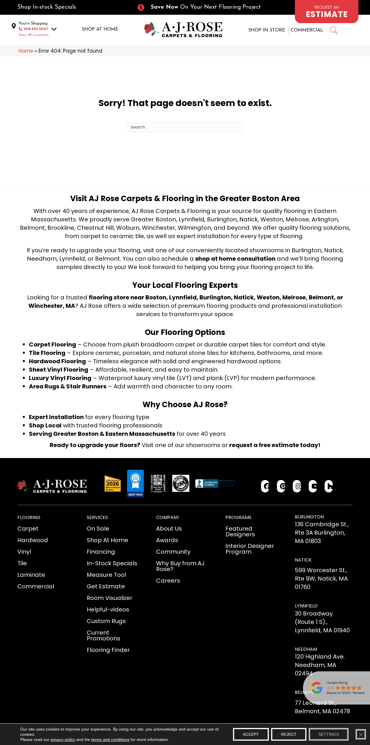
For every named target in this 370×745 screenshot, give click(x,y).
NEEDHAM (306, 649)
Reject (289, 734)
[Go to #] (333, 31)
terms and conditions (110, 739)
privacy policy (63, 739)
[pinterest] (281, 486)
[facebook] (265, 486)
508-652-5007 (36, 29)
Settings (329, 734)
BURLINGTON (309, 517)
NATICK (303, 560)
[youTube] (313, 486)
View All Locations (34, 35)
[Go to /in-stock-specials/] (71, 7)
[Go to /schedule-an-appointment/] (326, 11)
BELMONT (305, 692)
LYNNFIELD (306, 606)
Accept (251, 734)
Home (25, 50)
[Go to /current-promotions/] (204, 7)
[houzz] (329, 486)
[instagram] (297, 486)
